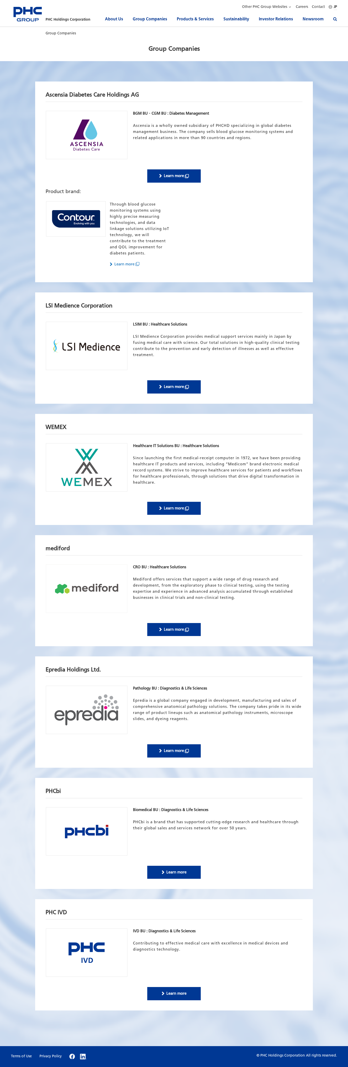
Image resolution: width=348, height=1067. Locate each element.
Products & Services (195, 19)
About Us (114, 19)
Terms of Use (21, 1056)
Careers (302, 7)
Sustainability (236, 19)
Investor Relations (276, 19)
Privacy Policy (50, 1056)
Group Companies (150, 19)
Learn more (174, 175)
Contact (318, 7)
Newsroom (313, 19)
